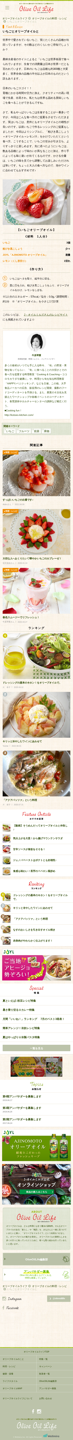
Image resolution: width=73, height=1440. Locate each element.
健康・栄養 (8, 1374)
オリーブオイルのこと (13, 1359)
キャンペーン (45, 1366)
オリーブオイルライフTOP (36, 1352)
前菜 (36, 431)
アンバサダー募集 (47, 1388)
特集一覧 (43, 1359)
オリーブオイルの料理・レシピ (49, 18)
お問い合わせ (45, 1398)
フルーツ (24, 431)
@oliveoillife (59, 1298)
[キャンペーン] (36, 1067)
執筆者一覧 (44, 1374)
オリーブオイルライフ (14, 18)
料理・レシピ (9, 1366)
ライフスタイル (10, 1381)
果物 (46, 431)
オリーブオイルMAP (12, 1388)
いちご (10, 431)
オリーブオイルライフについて (17, 1398)
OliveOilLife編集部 (36, 1259)
